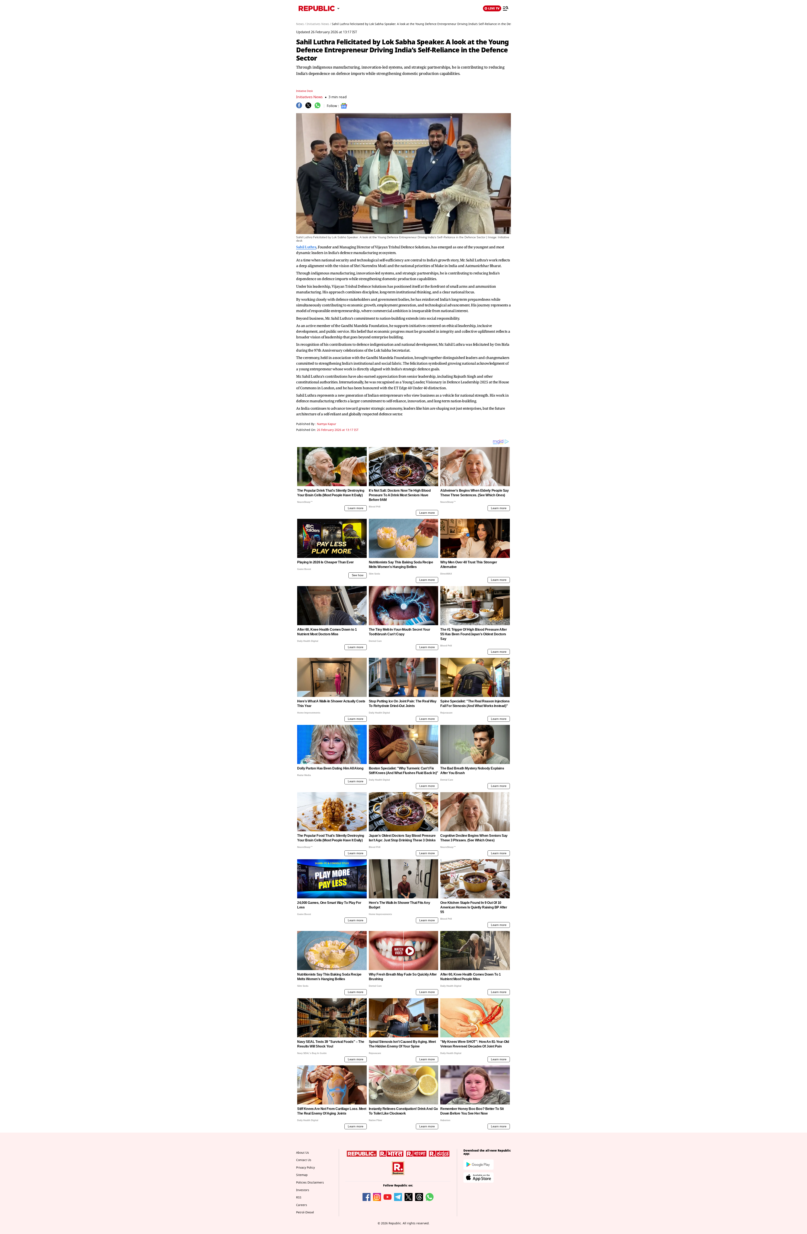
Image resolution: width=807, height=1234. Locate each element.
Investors (302, 1190)
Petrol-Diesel (305, 1212)
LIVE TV (494, 8)
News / (301, 24)
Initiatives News (309, 97)
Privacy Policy (305, 1167)
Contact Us (303, 1160)
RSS (298, 1197)
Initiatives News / (319, 24)
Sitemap (302, 1175)
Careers (301, 1205)
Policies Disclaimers (310, 1182)
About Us (302, 1153)
